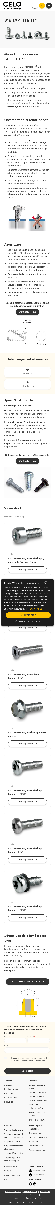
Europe (7, 1171)
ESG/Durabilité (10, 1098)
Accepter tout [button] (28, 615)
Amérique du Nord (12, 1175)
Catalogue (8, 1093)
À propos (8, 1085)
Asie (6, 1179)
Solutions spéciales (37, 1108)
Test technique (35, 1133)
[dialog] (27, 602)
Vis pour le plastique (38, 1092)
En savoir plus (36, 609)
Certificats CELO (36, 1146)
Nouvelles (8, 1102)
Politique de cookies (30, 1195)
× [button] (49, 582)
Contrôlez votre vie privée (31, 1198)
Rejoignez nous (11, 1089)
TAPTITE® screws (37, 1120)
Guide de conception (38, 1137)
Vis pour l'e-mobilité (13, 1142)
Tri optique (33, 1142)
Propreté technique (37, 1150)
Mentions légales (30, 1192)
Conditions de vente (13, 1192)
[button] (27, 621)
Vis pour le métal (36, 1096)
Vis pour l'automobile (13, 1130)
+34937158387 (39, 1175)
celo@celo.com (39, 1171)
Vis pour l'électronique (14, 1153)
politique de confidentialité (33, 1058)
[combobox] (45, 582)
